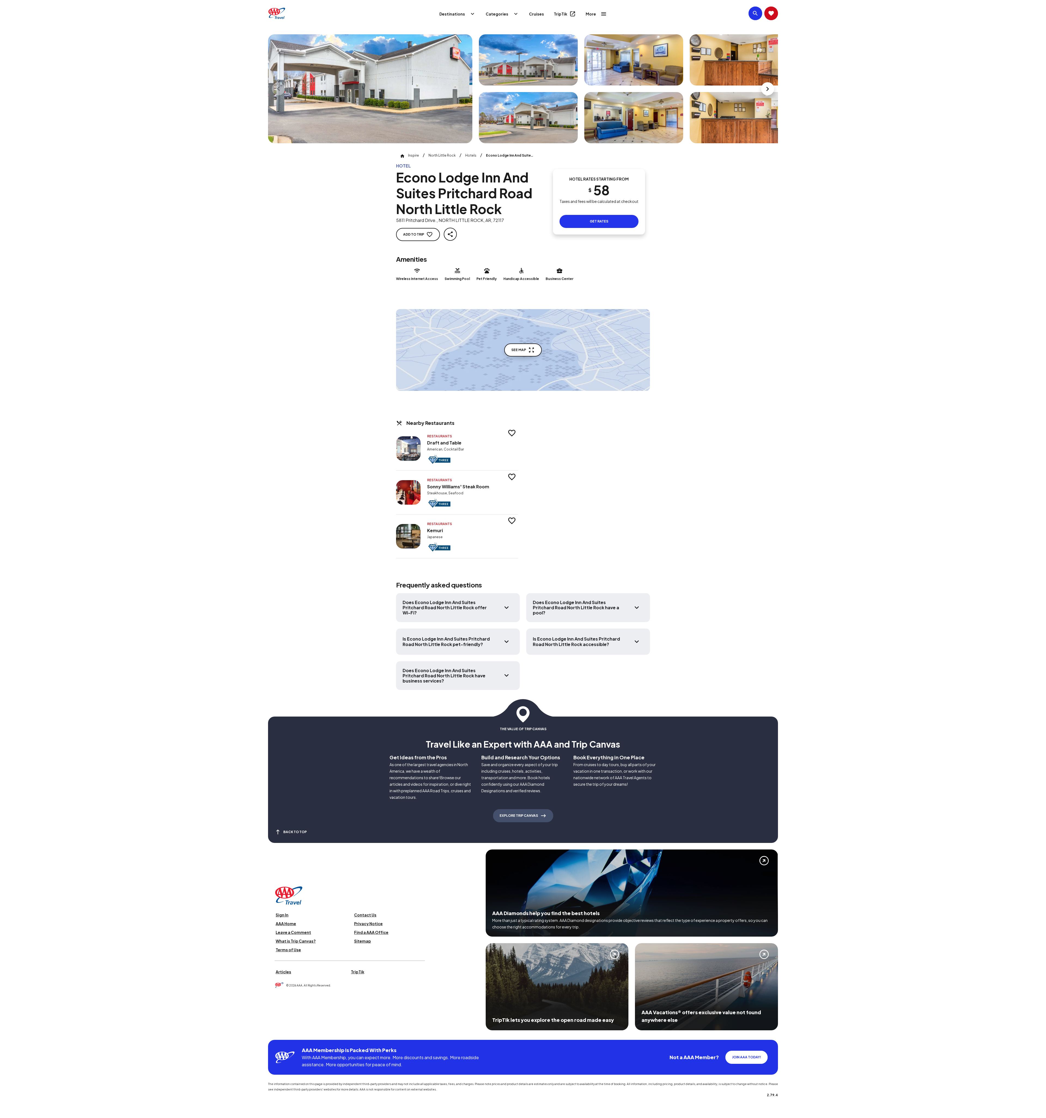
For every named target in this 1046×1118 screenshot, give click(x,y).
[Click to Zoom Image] (370, 88)
